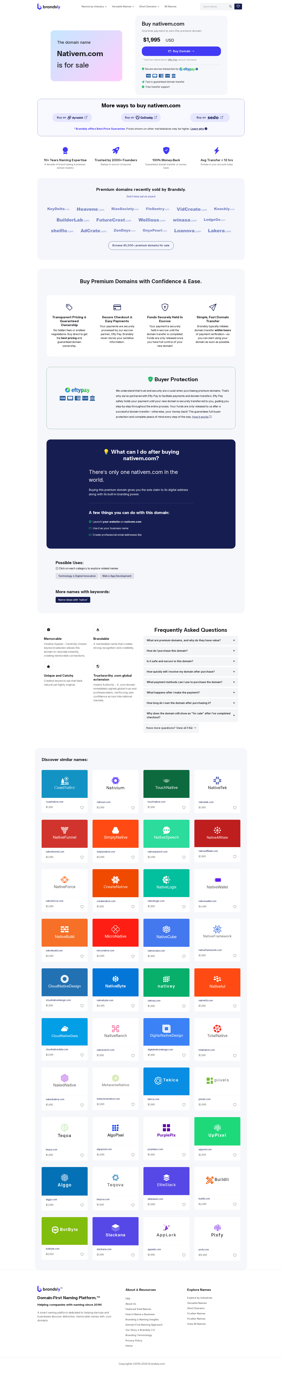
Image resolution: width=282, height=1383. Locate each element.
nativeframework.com (210, 950)
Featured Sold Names (138, 1309)
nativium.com (103, 802)
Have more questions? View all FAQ (169, 728)
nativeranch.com (105, 1050)
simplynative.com (106, 851)
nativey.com (154, 1000)
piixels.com (205, 1099)
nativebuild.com (54, 950)
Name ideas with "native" (73, 599)
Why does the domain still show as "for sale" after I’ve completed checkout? (188, 715)
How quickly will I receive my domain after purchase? (181, 671)
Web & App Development (116, 576)
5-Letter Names (196, 1313)
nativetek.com (206, 802)
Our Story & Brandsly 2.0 (140, 1330)
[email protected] (153, 534)
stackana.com (104, 1249)
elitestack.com (155, 1199)
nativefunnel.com (55, 851)
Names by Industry (93, 6)
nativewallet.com (207, 901)
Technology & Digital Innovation (77, 576)
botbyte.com (52, 1248)
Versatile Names (121, 6)
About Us (130, 1303)
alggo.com (51, 1199)
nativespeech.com (157, 851)
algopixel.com (104, 1149)
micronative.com (105, 950)
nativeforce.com (54, 901)
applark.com (154, 1249)
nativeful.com (206, 1000)
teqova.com (103, 1199)
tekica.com (153, 1099)
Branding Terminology (138, 1335)
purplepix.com (155, 1149)
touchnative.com (156, 801)
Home (129, 1345)
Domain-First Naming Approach (144, 1324)
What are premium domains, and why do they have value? (184, 640)
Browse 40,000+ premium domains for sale (141, 245)
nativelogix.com (156, 901)
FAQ (127, 1298)
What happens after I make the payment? (173, 692)
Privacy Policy (133, 1340)
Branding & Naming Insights (142, 1319)
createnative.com (106, 901)
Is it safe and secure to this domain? (170, 661)
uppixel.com (205, 1149)
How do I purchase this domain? (167, 650)
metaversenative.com (108, 1099)
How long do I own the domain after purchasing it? (179, 703)
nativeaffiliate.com (208, 851)
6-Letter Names (196, 1318)
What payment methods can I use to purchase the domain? (184, 682)
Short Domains (148, 6)
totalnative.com (207, 1050)
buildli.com (204, 1198)
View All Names (196, 1323)
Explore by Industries (199, 1297)
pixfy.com (204, 1249)
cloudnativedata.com (57, 1049)
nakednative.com (55, 1099)
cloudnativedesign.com (58, 1000)
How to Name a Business (140, 1314)
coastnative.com (54, 801)
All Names (170, 6)
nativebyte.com (105, 1000)
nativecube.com (156, 950)
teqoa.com (51, 1149)
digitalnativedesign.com (160, 1049)
